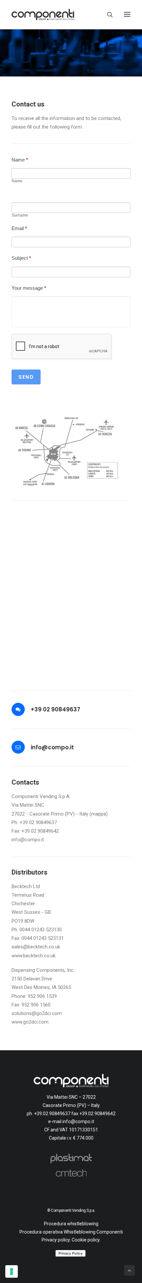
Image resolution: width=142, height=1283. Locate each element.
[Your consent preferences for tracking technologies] (11, 1271)
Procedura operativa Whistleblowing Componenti (71, 1232)
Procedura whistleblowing (71, 1223)
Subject (21, 258)
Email (19, 228)
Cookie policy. (86, 1239)
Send (26, 376)
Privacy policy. (56, 1239)
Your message (29, 288)
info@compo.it (52, 747)
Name (20, 160)
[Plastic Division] (71, 1158)
